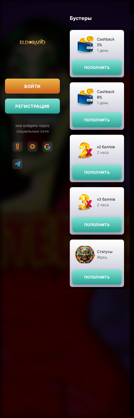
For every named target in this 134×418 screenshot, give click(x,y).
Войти (32, 86)
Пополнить (97, 67)
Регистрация (32, 106)
